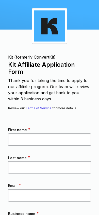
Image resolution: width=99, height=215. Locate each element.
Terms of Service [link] (39, 108)
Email (14, 185)
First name (19, 129)
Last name (19, 157)
